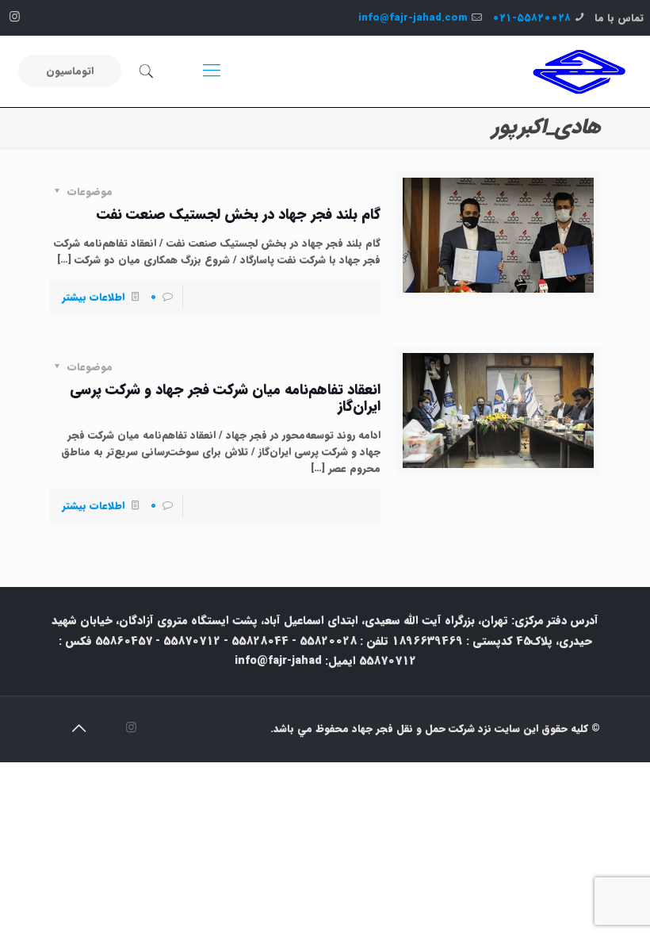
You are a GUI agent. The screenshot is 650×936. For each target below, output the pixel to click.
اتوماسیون (70, 71)
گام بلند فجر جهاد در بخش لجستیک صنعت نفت (238, 214)
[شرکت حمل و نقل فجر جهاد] (579, 71)
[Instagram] (14, 17)
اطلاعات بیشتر (93, 297)
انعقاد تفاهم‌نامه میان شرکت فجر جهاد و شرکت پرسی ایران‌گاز (225, 397)
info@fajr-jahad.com (413, 18)
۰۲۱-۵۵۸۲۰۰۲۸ (531, 18)
